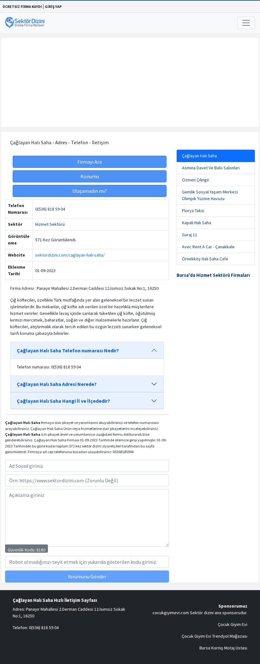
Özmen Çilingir (195, 180)
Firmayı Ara (89, 162)
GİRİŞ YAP (53, 6)
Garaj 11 (189, 235)
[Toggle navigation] (246, 22)
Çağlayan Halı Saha (199, 156)
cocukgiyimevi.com (171, 612)
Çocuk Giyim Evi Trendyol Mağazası (214, 636)
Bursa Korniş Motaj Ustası (223, 648)
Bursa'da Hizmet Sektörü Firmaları (213, 275)
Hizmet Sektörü (50, 224)
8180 (40, 550)
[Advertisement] (130, 82)
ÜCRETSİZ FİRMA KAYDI (22, 6)
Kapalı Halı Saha (196, 222)
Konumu (90, 176)
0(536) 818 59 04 (50, 209)
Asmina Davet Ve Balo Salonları (211, 168)
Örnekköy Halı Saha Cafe (205, 259)
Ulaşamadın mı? (89, 191)
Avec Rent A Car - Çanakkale (208, 247)
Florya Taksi (193, 210)
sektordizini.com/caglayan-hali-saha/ (70, 255)
